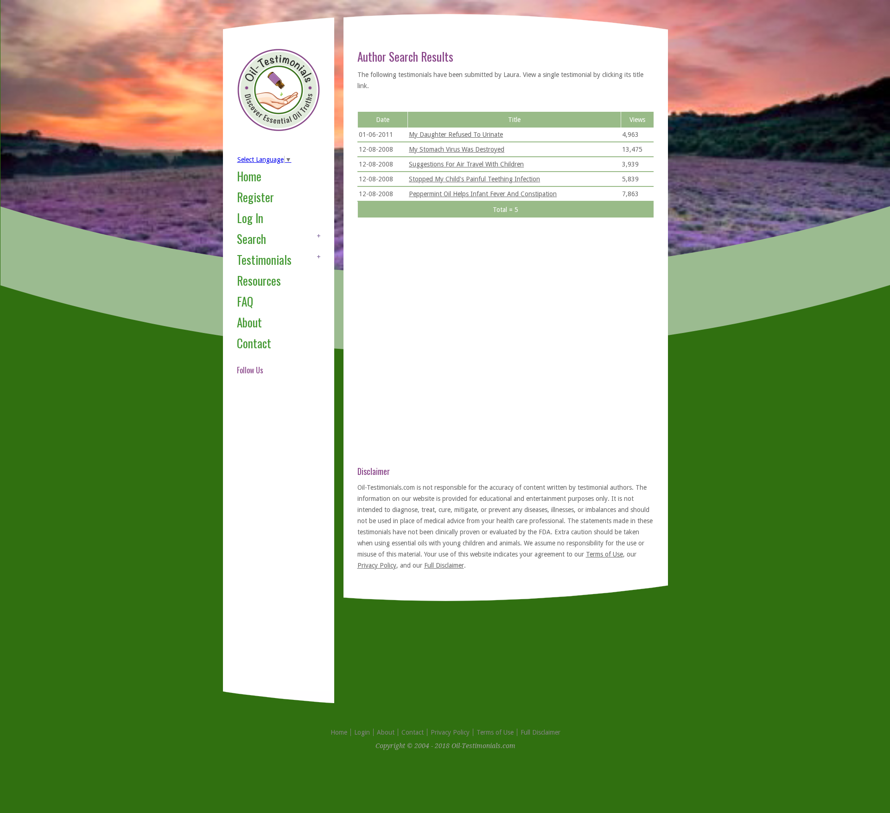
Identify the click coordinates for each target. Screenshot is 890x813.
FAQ (245, 301)
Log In (250, 218)
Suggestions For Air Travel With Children (466, 164)
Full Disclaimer (444, 565)
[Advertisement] (274, 544)
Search (251, 238)
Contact (254, 343)
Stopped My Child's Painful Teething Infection (474, 179)
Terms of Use (604, 554)
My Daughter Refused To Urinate (456, 134)
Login (362, 732)
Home (249, 176)
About (249, 322)
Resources (259, 280)
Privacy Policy (376, 565)
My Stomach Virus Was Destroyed (456, 149)
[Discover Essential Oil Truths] (278, 129)
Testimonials (264, 259)
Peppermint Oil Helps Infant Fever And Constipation (483, 194)
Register (255, 197)
